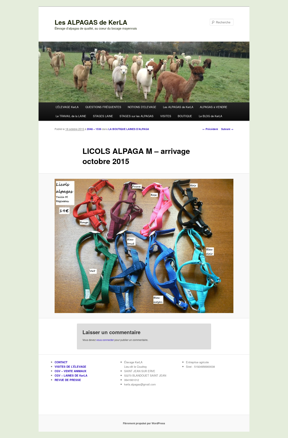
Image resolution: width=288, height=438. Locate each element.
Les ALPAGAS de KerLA (91, 22)
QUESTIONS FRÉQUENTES (103, 107)
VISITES (165, 116)
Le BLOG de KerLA (210, 116)
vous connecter (105, 340)
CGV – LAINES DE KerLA (71, 375)
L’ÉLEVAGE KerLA (67, 107)
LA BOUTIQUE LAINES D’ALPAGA (128, 129)
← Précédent (210, 129)
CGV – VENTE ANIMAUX (70, 371)
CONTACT (61, 362)
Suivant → (227, 129)
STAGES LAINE (103, 116)
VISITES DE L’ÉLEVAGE (70, 367)
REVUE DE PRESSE (68, 380)
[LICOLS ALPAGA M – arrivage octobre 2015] (144, 246)
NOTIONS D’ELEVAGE (142, 107)
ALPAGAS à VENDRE (213, 107)
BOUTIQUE (185, 116)
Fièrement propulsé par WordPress (144, 423)
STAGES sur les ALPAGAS (136, 116)
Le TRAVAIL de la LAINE (71, 116)
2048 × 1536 (94, 129)
